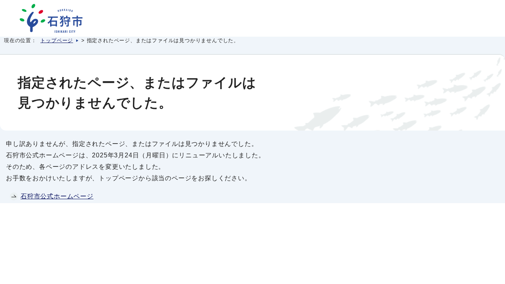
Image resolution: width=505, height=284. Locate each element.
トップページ (56, 40)
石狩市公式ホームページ (57, 196)
